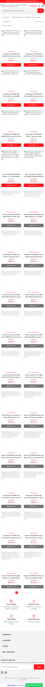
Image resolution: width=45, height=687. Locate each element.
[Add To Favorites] (19, 31)
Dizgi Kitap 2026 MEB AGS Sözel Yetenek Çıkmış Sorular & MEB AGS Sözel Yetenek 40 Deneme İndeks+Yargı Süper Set (33, 497)
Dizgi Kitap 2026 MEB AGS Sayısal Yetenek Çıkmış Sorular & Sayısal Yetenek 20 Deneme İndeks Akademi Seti (11, 55)
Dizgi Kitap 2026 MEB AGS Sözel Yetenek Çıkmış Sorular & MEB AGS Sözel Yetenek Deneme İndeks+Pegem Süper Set (11, 537)
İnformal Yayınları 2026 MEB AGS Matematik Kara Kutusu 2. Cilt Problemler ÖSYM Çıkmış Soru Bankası (33, 336)
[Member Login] (39, 6)
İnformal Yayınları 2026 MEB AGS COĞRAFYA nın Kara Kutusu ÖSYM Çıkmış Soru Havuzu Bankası (11, 336)
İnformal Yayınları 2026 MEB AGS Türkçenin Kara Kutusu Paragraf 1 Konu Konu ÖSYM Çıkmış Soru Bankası (34, 376)
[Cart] (42, 5)
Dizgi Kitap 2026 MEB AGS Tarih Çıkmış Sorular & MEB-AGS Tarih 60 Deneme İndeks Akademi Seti (11, 95)
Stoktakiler (6, 22)
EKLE (39, 667)
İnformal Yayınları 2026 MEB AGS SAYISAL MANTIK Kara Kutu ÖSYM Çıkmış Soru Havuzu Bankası (33, 296)
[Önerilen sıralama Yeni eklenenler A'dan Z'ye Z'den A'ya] (22, 26)
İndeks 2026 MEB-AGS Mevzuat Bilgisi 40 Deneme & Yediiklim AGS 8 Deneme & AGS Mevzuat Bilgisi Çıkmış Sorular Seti (34, 416)
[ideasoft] (11, 685)
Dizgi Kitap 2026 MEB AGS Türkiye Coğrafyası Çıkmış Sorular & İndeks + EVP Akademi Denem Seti (11, 256)
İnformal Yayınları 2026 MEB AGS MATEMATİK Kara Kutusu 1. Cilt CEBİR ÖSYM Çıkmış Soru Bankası (11, 376)
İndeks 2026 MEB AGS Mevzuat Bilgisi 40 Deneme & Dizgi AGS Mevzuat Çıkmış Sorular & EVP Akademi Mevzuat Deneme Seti (34, 456)
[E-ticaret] (22, 685)
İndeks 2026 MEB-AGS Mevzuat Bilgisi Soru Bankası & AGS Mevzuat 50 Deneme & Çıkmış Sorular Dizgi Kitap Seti (34, 577)
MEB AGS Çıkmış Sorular (33, 17)
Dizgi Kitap (11, 51)
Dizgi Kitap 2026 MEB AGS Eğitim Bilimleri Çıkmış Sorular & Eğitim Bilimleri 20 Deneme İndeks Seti (11, 135)
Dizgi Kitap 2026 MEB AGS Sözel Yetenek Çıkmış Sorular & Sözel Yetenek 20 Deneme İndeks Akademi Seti (33, 55)
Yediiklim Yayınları (33, 252)
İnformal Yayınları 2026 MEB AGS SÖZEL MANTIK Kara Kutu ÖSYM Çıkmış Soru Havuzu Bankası (11, 296)
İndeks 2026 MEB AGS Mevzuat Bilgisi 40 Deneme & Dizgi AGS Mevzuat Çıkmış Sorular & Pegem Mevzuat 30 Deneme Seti (11, 456)
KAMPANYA (33, 6)
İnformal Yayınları (11, 212)
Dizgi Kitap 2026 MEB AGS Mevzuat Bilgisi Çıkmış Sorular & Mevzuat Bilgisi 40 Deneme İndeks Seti (33, 95)
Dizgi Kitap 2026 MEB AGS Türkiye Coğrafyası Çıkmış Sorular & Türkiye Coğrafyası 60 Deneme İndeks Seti (34, 135)
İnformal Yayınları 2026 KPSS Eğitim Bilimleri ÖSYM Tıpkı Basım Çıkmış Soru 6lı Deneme (11, 216)
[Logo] (14, 6)
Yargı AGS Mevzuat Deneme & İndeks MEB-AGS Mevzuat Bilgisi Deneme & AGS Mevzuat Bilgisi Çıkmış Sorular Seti (11, 416)
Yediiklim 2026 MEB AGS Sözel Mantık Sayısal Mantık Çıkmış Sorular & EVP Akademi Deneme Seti (33, 256)
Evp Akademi (11, 413)
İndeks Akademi (34, 212)
